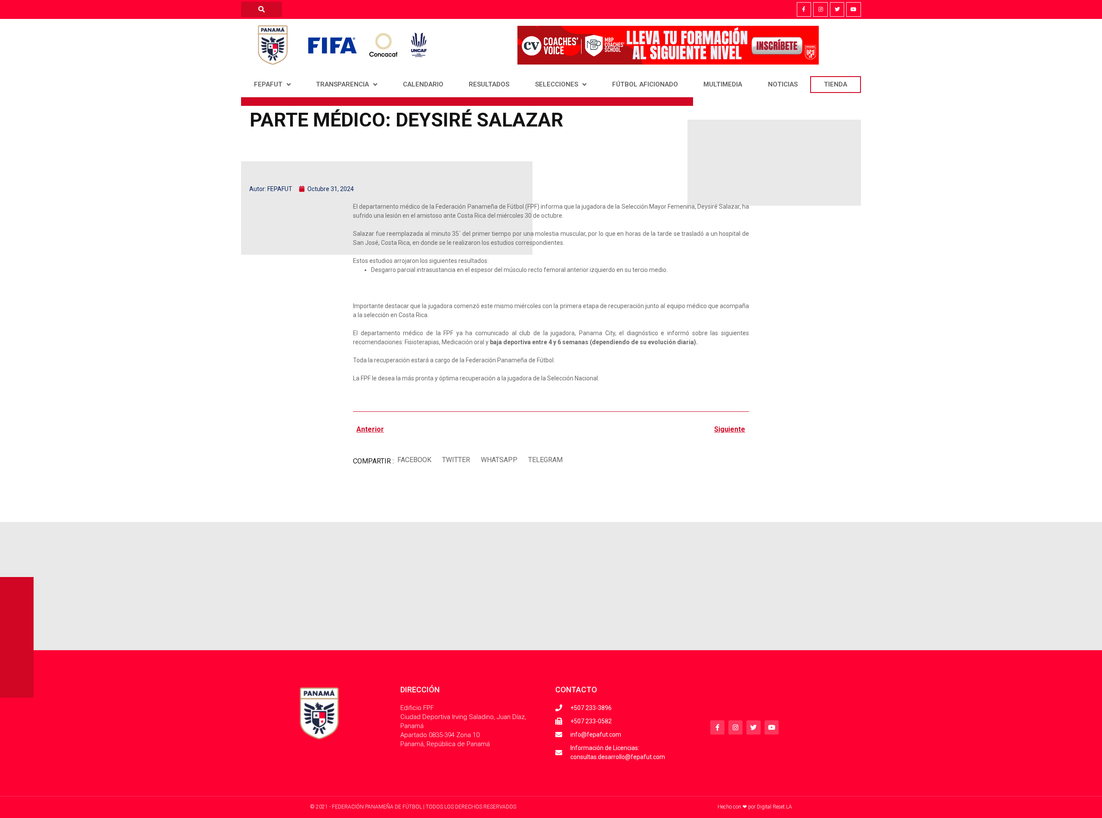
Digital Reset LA (774, 807)
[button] (414, 460)
